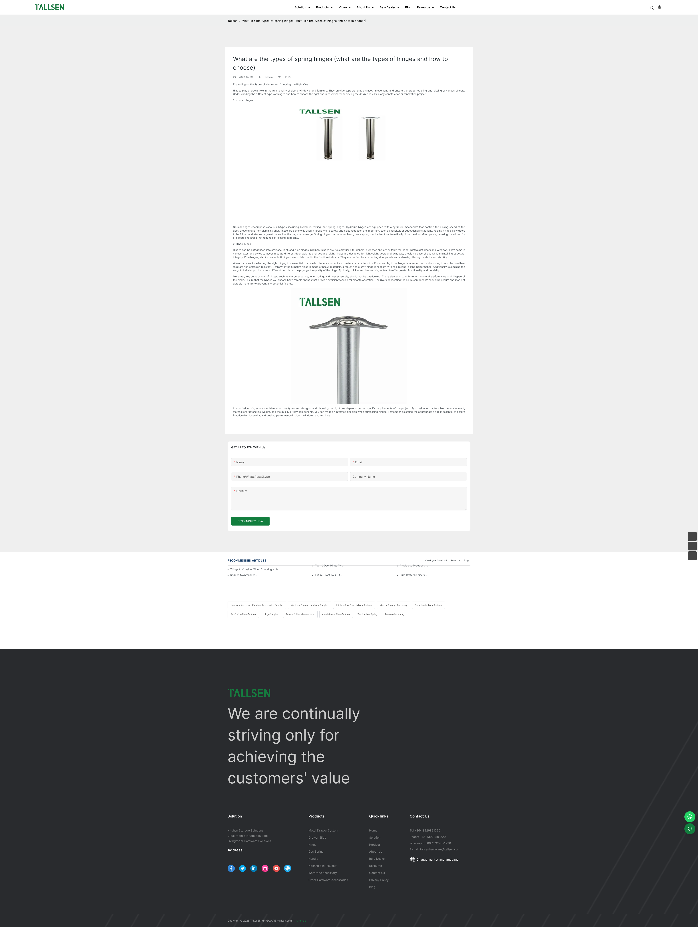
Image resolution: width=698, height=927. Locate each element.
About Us (375, 851)
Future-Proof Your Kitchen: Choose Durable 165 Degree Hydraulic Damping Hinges (329, 574)
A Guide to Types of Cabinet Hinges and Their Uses (414, 565)
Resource (376, 866)
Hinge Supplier (271, 614)
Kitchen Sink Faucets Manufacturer (354, 605)
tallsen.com (285, 920)
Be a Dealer (377, 858)
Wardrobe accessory (322, 873)
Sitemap (301, 920)
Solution (374, 837)
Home (373, 830)
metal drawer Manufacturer (336, 614)
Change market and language (437, 859)
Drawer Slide (317, 837)
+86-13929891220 (427, 830)
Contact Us (377, 873)
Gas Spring (316, 851)
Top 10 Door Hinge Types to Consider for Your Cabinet (329, 565)
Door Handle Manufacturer (428, 605)
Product (374, 844)
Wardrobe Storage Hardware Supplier (309, 605)
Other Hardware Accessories (328, 880)
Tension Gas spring (394, 614)
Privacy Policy (379, 880)
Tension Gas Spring (367, 614)
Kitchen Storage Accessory (393, 605)
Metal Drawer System (323, 830)
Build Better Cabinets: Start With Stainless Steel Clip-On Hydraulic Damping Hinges (414, 574)
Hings (312, 844)
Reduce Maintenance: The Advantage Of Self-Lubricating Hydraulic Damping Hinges (244, 574)
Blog (372, 887)
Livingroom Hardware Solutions (249, 841)
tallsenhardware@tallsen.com (440, 849)
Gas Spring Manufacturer (243, 614)
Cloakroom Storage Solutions (248, 836)
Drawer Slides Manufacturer (300, 614)
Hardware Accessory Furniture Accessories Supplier (256, 605)
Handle (313, 858)
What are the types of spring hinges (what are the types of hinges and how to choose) (304, 21)
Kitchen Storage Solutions (245, 830)
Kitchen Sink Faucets (322, 866)
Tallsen (232, 21)
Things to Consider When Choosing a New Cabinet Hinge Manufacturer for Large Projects (256, 569)
